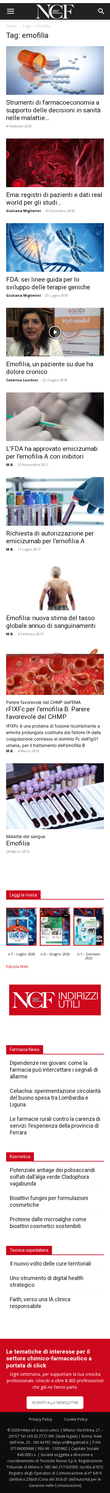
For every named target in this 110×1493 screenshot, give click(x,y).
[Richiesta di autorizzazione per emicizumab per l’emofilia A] (55, 501)
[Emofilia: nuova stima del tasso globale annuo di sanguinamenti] (55, 586)
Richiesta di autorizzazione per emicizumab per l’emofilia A (50, 537)
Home (11, 26)
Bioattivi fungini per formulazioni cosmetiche (49, 1201)
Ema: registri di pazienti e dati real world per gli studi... (54, 198)
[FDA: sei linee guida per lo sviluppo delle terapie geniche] (55, 247)
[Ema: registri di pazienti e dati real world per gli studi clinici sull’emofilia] (55, 162)
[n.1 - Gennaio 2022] (88, 928)
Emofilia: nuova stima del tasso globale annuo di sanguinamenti (51, 621)
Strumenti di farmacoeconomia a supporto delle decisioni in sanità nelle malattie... (53, 110)
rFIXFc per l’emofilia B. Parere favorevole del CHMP (48, 712)
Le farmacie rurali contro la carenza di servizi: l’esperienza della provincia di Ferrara (55, 1126)
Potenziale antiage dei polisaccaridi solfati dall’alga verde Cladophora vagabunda (52, 1177)
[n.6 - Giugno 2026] (55, 928)
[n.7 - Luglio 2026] (21, 928)
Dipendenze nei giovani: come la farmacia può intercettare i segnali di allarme (54, 1070)
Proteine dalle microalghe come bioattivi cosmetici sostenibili (48, 1222)
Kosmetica (20, 1156)
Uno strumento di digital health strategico (46, 1281)
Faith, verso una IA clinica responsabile (40, 1302)
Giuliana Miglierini (23, 210)
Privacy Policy (40, 1419)
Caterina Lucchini (22, 380)
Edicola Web (17, 966)
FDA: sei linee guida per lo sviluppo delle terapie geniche (48, 283)
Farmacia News (24, 1049)
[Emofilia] (55, 796)
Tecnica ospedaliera (29, 1250)
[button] (10, 11)
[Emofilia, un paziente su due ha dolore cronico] (55, 332)
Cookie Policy (75, 1419)
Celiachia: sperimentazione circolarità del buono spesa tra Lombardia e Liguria (55, 1098)
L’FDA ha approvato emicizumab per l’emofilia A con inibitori (51, 452)
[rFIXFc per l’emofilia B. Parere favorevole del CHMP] (55, 670)
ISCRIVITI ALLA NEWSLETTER (55, 1402)
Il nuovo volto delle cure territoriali (51, 1263)
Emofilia (18, 843)
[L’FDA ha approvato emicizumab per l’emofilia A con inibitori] (55, 416)
